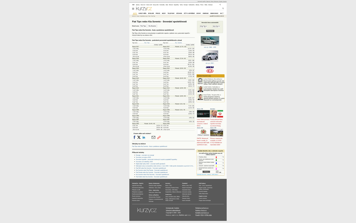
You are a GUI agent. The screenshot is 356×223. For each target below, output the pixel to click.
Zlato (167, 4)
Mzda (156, 192)
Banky (150, 183)
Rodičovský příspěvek (137, 194)
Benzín (174, 198)
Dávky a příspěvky (154, 195)
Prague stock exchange (205, 200)
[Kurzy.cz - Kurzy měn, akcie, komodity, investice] (144, 10)
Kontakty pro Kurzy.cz (202, 212)
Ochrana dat (169, 208)
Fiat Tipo (143, 26)
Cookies (176, 208)
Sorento (180, 42)
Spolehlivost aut (143, 16)
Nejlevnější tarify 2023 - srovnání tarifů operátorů (150, 164)
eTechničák (206, 189)
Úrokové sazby (152, 185)
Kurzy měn (156, 4)
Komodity (162, 4)
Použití (197, 215)
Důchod (179, 13)
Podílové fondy (175, 187)
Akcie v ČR (200, 109)
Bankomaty (156, 183)
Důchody (151, 201)
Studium (225, 1)
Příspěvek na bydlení (137, 192)
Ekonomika (168, 189)
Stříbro (178, 196)
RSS (202, 215)
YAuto (212, 1)
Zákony (197, 4)
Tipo (148, 42)
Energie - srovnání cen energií (145, 155)
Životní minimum (136, 196)
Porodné (158, 197)
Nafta (177, 198)
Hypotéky (176, 4)
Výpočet (141, 183)
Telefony (171, 13)
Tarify (181, 4)
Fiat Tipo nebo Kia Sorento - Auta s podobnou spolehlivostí (149, 146)
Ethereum (178, 192)
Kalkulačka (192, 4)
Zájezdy (208, 1)
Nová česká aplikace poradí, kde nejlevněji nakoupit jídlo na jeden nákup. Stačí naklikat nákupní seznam (214, 83)
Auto (138, 16)
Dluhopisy (167, 187)
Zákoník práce (185, 196)
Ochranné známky (186, 192)
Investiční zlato (172, 196)
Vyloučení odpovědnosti (173, 210)
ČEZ (170, 185)
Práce (201, 4)
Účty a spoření (189, 13)
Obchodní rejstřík (201, 1)
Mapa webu (205, 193)
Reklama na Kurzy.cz (202, 208)
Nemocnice (214, 13)
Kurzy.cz (134, 16)
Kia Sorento (152, 26)
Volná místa (156, 190)
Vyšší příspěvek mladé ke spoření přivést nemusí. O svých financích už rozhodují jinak (214, 98)
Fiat (145, 42)
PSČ (190, 185)
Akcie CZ (143, 4)
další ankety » (215, 174)
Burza (166, 185)
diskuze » (209, 174)
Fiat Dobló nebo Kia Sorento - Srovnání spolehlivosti (151, 177)
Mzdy (164, 13)
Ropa (166, 198)
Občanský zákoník (186, 194)
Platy (159, 192)
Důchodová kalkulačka (138, 187)
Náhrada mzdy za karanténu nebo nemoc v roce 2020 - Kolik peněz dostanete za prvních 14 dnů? (165, 166)
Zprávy (138, 4)
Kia (176, 42)
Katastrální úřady (186, 189)
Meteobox (216, 1)
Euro (156, 187)
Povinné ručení (136, 200)
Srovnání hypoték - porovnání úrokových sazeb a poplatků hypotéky (156, 159)
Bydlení (151, 13)
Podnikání (184, 183)
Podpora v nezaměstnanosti (156, 199)
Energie (186, 4)
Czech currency (203, 198)
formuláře (188, 200)
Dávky (198, 13)
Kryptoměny (168, 192)
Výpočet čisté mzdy (137, 185)
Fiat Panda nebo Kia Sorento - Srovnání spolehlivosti (152, 172)
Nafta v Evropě (169, 200)
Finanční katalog (203, 191)
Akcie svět (149, 4)
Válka (205, 4)
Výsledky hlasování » (202, 174)
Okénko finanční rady (204, 76)
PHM (170, 198)
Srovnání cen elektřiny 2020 (144, 161)
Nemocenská (152, 197)
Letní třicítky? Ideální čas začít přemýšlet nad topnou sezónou (214, 89)
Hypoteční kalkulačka (137, 198)
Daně (183, 200)
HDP (173, 189)
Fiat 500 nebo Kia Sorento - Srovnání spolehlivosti (151, 168)
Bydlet (220, 1)
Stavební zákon (186, 198)
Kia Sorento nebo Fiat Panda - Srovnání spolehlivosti (152, 170)
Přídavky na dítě (136, 189)
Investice (212, 109)
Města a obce (185, 185)
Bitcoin (171, 4)
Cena (203, 185)
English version (203, 196)
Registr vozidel (202, 187)
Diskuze (210, 4)
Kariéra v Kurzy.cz (201, 210)
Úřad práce (151, 192)
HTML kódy (208, 215)
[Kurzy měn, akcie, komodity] (147, 211)
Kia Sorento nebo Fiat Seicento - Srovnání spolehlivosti (152, 174)
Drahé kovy (168, 194)
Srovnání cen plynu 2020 (143, 157)
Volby (200, 193)
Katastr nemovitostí (187, 187)
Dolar (159, 187)
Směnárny (151, 187)
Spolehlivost (208, 185)
